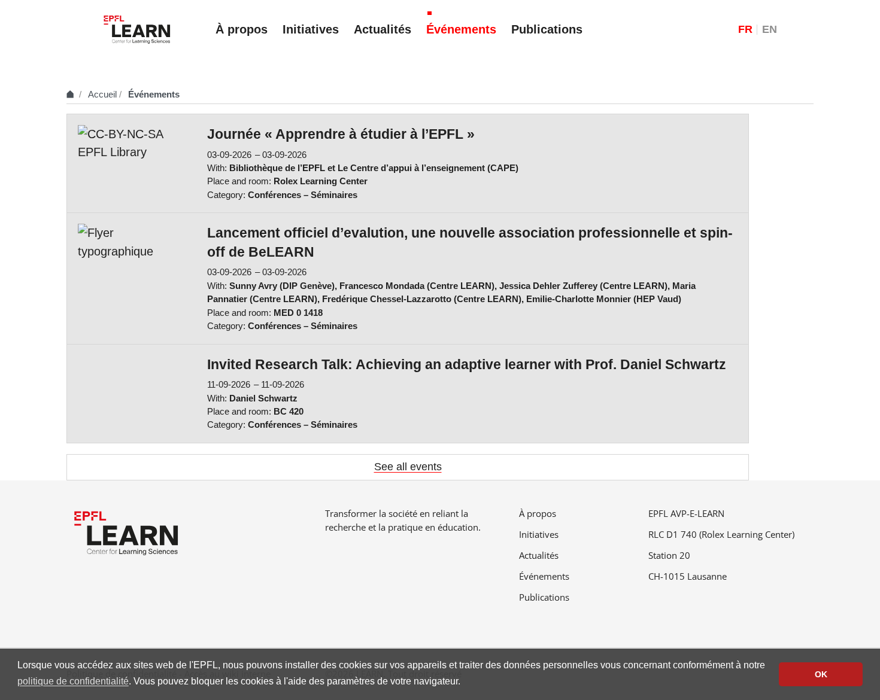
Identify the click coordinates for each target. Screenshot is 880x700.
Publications (544, 597)
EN (769, 29)
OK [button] (821, 674)
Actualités (539, 555)
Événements (544, 576)
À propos (537, 513)
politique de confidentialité (73, 681)
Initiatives (539, 534)
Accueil (102, 94)
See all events (408, 467)
